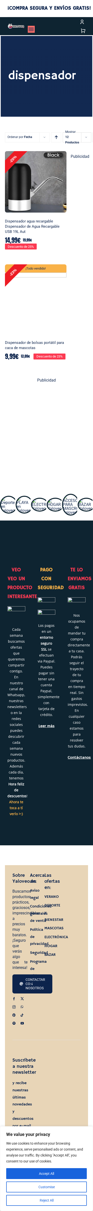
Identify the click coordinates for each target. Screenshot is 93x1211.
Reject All (47, 1200)
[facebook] (14, 998)
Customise (46, 1187)
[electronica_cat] (39, 500)
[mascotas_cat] (70, 496)
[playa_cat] (24, 498)
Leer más (46, 726)
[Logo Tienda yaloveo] (16, 25)
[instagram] (14, 1007)
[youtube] (22, 1023)
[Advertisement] (46, 435)
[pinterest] (14, 1015)
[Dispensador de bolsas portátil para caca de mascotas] (35, 299)
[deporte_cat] (8, 498)
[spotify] (14, 1023)
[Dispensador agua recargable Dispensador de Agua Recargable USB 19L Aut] (35, 182)
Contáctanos (79, 757)
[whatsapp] (22, 1007)
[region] (46, 1168)
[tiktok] (22, 1015)
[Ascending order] (56, 137)
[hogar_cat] (55, 500)
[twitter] (22, 998)
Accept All (46, 1174)
